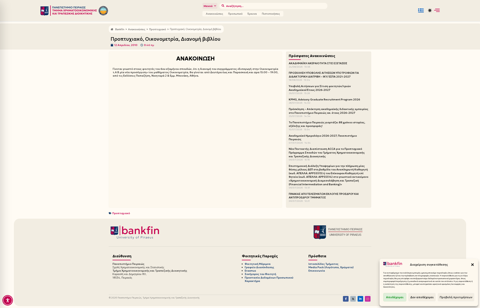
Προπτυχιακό (121, 213)
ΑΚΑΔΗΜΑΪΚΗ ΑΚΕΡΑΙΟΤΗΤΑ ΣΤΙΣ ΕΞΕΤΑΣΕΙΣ (318, 63)
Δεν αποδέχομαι (422, 297)
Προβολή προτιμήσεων (456, 297)
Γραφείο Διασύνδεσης (259, 267)
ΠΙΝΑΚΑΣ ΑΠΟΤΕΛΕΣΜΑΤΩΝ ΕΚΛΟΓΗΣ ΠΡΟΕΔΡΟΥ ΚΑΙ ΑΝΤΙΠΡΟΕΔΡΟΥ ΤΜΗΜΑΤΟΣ (324, 195)
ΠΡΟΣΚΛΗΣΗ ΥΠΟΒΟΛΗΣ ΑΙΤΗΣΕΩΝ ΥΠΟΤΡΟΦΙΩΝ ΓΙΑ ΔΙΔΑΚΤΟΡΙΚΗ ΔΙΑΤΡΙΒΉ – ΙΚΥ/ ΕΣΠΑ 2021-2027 (324, 74)
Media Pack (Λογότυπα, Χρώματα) (331, 267)
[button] (472, 265)
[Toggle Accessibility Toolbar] (8, 300)
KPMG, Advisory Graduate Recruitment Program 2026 (324, 99)
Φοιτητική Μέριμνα (258, 264)
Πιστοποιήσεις (271, 13)
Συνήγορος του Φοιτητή (260, 274)
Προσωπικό (235, 13)
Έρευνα (252, 13)
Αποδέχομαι (395, 297)
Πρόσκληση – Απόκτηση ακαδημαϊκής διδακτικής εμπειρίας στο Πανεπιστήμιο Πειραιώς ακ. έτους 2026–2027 (328, 110)
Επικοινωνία (316, 270)
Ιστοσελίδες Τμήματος (323, 264)
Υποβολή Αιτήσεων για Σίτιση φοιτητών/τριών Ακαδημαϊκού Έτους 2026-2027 (320, 88)
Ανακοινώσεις (214, 13)
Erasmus (250, 270)
